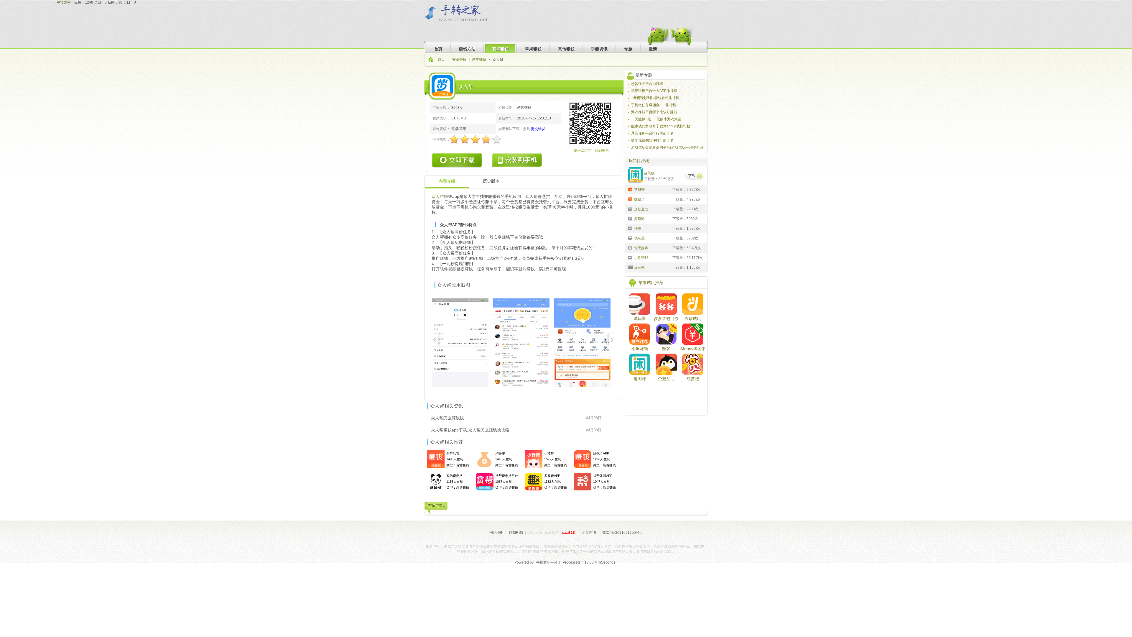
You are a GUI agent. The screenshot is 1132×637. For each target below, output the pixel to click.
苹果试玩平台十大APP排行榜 (654, 91)
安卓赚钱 (459, 60)
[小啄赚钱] (629, 257)
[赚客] (666, 334)
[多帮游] (629, 218)
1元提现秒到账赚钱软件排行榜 (655, 98)
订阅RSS (516, 533)
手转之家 (64, 2)
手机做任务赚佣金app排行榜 (653, 105)
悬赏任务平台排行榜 (647, 84)
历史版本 (491, 181)
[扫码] (517, 160)
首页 (442, 60)
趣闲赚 (640, 378)
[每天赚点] (629, 247)
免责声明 (589, 533)
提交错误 (538, 129)
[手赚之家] (459, 14)
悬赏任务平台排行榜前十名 (652, 133)
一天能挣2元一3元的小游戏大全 (656, 119)
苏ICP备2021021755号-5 (622, 533)
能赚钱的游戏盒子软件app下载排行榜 (660, 126)
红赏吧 (693, 378)
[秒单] (629, 228)
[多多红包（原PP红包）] (666, 304)
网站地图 (496, 533)
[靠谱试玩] (692, 304)
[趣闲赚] (639, 364)
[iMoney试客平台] (692, 334)
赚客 (666, 348)
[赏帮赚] (629, 189)
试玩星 (640, 318)
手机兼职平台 (546, 562)
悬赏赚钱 (479, 60)
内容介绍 (447, 181)
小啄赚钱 (639, 348)
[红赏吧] (692, 364)
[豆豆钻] (629, 267)
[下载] (695, 176)
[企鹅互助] (629, 209)
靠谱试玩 (693, 318)
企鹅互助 (666, 378)
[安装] (457, 160)
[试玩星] (629, 238)
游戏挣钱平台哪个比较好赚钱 (654, 112)
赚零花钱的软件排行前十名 (652, 140)
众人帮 (438, 196)
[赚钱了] (629, 199)
